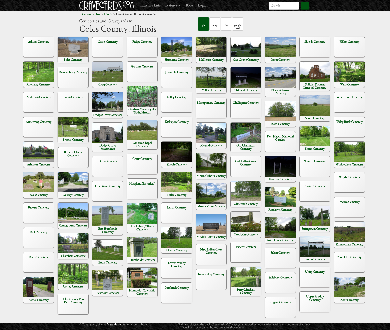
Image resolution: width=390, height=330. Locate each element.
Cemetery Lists (150, 5)
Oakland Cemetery (245, 90)
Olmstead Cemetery (246, 204)
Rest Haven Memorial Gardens (280, 138)
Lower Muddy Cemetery (177, 264)
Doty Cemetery (107, 161)
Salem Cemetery (280, 252)
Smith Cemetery (315, 148)
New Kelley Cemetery (211, 274)
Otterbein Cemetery (246, 234)
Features (171, 5)
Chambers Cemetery (73, 256)
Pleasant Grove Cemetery (280, 91)
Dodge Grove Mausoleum (107, 147)
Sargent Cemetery (280, 302)
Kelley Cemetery (177, 97)
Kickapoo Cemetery (177, 121)
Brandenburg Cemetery (73, 72)
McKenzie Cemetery (211, 59)
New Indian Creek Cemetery (211, 251)
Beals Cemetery (38, 195)
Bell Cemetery (38, 232)
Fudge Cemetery (142, 41)
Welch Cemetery (349, 41)
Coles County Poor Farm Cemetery (73, 300)
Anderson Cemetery (39, 97)
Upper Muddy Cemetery (315, 298)
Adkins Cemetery (38, 41)
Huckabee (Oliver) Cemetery (142, 227)
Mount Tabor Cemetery (211, 176)
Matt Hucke (114, 324)
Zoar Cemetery (349, 299)
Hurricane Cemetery (177, 59)
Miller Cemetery (211, 90)
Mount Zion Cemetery (211, 206)
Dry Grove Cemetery (107, 186)
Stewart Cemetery (315, 161)
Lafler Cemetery (176, 195)
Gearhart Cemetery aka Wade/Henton (142, 110)
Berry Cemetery (38, 257)
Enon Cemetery (107, 262)
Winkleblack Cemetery (349, 164)
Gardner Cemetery (142, 66)
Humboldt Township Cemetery (142, 292)
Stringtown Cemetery (315, 228)
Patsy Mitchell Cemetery (246, 291)
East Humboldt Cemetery (107, 230)
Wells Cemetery (349, 84)
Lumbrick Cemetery (177, 287)
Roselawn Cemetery (280, 209)
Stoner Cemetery (315, 186)
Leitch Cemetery (177, 207)
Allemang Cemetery (39, 84)
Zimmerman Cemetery (349, 244)
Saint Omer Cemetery (280, 240)
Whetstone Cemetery (349, 97)
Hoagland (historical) (142, 183)
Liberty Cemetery (176, 250)
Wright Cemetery (349, 177)
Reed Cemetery (280, 124)
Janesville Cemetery (176, 72)
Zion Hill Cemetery (349, 257)
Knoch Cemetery (177, 164)
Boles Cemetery (73, 59)
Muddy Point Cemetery (211, 236)
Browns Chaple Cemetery (73, 153)
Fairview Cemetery (107, 293)
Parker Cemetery (246, 247)
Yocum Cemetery (349, 202)
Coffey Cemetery (73, 286)
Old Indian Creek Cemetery (245, 162)
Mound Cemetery (211, 145)
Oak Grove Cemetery (246, 59)
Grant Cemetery (142, 158)
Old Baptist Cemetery (246, 102)
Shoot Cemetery (315, 118)
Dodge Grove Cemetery (107, 115)
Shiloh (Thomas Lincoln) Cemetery (314, 86)
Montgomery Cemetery (211, 102)
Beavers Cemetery (38, 207)
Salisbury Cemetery (280, 277)
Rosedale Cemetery (280, 179)
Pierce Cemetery (280, 59)
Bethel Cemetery (39, 299)
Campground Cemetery (73, 225)
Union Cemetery (315, 259)
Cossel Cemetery (108, 41)
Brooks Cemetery (73, 139)
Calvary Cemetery (73, 195)
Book (189, 5)
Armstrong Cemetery (38, 121)
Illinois (108, 14)
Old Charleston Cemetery (245, 147)
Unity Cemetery (315, 271)
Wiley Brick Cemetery (349, 121)
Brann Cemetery (73, 97)
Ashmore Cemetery (38, 164)
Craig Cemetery (107, 84)
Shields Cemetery (314, 41)
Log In (202, 5)
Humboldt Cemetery (142, 260)
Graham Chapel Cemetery (142, 144)
